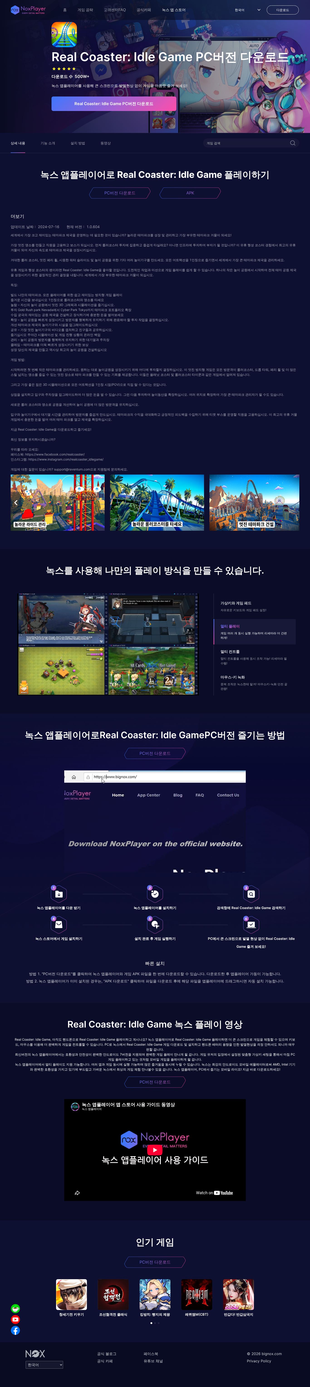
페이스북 (151, 1353)
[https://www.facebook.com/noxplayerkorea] (15, 1330)
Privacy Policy (259, 1361)
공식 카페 (105, 1361)
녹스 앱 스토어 (174, 10)
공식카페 (144, 10)
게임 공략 (85, 10)
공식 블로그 (106, 1353)
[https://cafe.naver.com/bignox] (15, 1308)
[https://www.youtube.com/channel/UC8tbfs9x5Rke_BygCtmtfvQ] (15, 1319)
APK (190, 193)
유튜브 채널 (153, 1361)
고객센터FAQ (115, 10)
